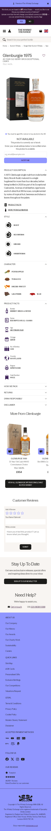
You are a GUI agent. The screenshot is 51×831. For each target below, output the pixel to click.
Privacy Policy (11, 709)
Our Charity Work (12, 640)
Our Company (11, 623)
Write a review (10, 527)
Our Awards (10, 634)
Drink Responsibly (13, 398)
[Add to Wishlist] (43, 55)
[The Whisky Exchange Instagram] (17, 759)
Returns (8, 392)
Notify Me (25, 160)
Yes (21, 21)
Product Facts (11, 303)
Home (5, 46)
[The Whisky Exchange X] (12, 759)
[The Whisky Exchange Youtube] (23, 759)
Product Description (15, 170)
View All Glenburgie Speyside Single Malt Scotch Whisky (25, 483)
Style (7, 216)
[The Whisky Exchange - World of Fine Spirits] (25, 31)
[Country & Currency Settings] (46, 31)
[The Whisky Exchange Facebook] (7, 759)
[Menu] (4, 31)
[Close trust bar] (48, 3)
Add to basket (10, 451)
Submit (25, 547)
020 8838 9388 (38, 606)
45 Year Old (17, 330)
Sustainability (10, 645)
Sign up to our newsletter (25, 581)
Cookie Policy (10, 714)
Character (9, 264)
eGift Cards (9, 669)
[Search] (4, 39)
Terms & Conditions (13, 703)
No (30, 21)
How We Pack (11, 386)
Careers (8, 651)
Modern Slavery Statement (16, 720)
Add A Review (10, 509)
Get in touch (16, 606)
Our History (10, 629)
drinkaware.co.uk (32, 826)
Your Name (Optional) (12, 517)
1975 (12, 339)
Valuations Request (13, 691)
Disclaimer (9, 405)
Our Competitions (12, 685)
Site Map (9, 663)
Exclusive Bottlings (12, 680)
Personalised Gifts (12, 674)
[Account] (9, 31)
